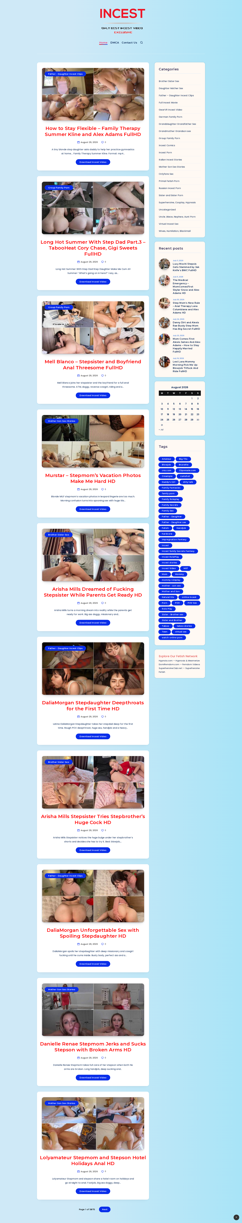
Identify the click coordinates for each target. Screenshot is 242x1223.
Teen (164, 631)
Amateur (166, 459)
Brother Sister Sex (58, 534)
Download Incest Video (93, 162)
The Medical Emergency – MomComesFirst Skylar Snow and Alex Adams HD (186, 286)
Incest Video (169, 568)
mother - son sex (171, 585)
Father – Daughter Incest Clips (176, 95)
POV (177, 603)
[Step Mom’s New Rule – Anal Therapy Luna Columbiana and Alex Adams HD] (164, 303)
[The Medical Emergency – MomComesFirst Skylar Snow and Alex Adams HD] (164, 280)
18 (168, 414)
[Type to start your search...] (141, 43)
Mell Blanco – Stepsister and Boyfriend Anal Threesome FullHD (93, 365)
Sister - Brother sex (172, 614)
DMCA (114, 42)
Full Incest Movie (168, 102)
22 (192, 414)
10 (162, 409)
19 (174, 414)
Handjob (181, 528)
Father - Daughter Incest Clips (65, 74)
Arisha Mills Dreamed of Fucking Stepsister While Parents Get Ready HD (93, 592)
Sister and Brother (172, 620)
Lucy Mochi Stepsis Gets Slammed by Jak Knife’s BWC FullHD (186, 267)
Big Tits (183, 459)
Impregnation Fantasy (174, 539)
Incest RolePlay (170, 557)
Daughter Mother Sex (171, 88)
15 (192, 409)
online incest (189, 597)
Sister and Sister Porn (171, 195)
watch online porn (172, 637)
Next (104, 1209)
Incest (165, 545)
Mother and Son (171, 591)
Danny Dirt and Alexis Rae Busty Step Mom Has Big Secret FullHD (186, 325)
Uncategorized (167, 209)
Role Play (167, 609)
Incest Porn (165, 152)
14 (186, 409)
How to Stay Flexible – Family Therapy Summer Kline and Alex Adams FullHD (93, 131)
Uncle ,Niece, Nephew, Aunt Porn (177, 216)
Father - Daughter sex (174, 522)
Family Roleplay (170, 499)
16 (198, 409)
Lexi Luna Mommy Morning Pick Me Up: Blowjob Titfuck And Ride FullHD (185, 366)
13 (180, 409)
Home (103, 42)
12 (174, 409)
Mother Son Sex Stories (61, 421)
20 (180, 414)
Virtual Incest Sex (168, 223)
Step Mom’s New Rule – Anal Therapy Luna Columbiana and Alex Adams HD (186, 308)
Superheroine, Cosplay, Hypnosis (177, 202)
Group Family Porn (59, 187)
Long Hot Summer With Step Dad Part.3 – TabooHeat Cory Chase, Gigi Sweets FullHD (93, 248)
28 (186, 419)
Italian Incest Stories (170, 159)
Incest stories (169, 562)
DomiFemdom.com (169, 664)
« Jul (161, 429)
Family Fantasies (171, 488)
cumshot (185, 476)
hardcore (167, 534)
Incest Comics (167, 145)
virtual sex (181, 631)
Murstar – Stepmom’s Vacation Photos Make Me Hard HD (93, 478)
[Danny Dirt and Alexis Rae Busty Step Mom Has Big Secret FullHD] (164, 322)
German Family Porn (170, 116)
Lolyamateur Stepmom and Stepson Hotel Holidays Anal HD (93, 1160)
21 (186, 414)
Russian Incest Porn (170, 188)
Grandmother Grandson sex (175, 131)
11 (168, 409)
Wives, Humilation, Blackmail (175, 231)
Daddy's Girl (168, 482)
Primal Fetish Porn (169, 181)
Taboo (165, 626)
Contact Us (129, 42)
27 (180, 419)
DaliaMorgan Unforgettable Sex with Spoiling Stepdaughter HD (93, 933)
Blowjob (166, 464)
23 (198, 414)
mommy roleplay (171, 580)
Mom (164, 574)
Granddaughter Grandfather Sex (177, 124)
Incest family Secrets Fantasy (178, 551)
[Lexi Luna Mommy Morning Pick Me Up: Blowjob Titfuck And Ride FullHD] (164, 361)
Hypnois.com (166, 660)
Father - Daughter (172, 516)
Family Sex (168, 510)
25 (168, 419)
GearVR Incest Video (170, 109)
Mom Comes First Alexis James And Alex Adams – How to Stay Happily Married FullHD (186, 345)
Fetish (165, 528)
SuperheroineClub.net (170, 668)
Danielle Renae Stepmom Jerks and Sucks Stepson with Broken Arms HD (93, 1047)
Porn (164, 603)
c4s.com (166, 470)
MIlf (186, 568)
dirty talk (188, 482)
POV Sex (192, 603)
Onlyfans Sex (166, 174)
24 (161, 419)
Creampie (167, 476)
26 (174, 419)
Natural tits (168, 597)
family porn (168, 493)
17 (162, 414)
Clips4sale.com (187, 470)
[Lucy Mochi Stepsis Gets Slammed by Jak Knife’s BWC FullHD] (164, 264)
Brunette (184, 464)
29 (192, 419)
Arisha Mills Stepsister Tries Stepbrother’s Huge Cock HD (93, 819)
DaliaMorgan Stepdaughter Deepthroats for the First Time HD (93, 706)
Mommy (179, 574)
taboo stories (184, 626)
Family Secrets (170, 505)
